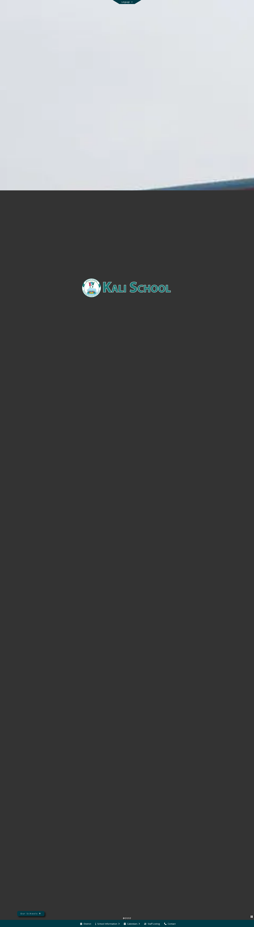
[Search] (225, 5)
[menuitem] (85, 923)
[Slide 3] (128, 918)
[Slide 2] (126, 918)
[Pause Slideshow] (252, 916)
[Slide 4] (130, 918)
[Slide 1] (124, 918)
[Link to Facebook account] (221, 6)
